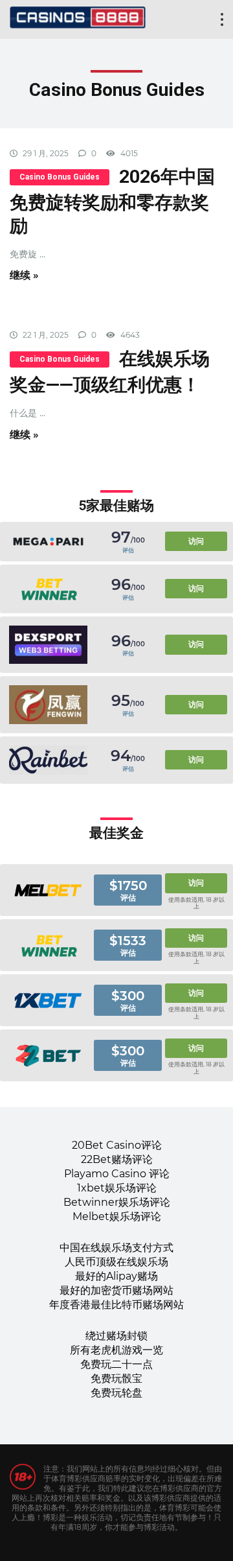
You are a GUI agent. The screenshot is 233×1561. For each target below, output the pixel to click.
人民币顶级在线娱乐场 (116, 1262)
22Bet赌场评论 (117, 1159)
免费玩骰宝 (116, 1378)
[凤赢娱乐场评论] (48, 704)
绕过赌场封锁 (116, 1336)
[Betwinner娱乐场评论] (48, 589)
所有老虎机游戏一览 (116, 1350)
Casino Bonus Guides (59, 177)
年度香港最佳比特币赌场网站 (116, 1304)
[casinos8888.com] (78, 16)
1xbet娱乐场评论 (117, 1188)
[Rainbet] (48, 760)
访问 (196, 541)
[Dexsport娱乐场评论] (48, 645)
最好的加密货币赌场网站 (116, 1290)
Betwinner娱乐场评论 (116, 1202)
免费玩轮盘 (116, 1393)
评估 (128, 550)
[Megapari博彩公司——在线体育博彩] (48, 541)
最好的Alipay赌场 (116, 1276)
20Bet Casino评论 (117, 1145)
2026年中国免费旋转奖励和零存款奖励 (112, 201)
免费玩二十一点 (116, 1364)
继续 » (24, 275)
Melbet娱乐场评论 (116, 1216)
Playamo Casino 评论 (117, 1174)
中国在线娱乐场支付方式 (116, 1247)
